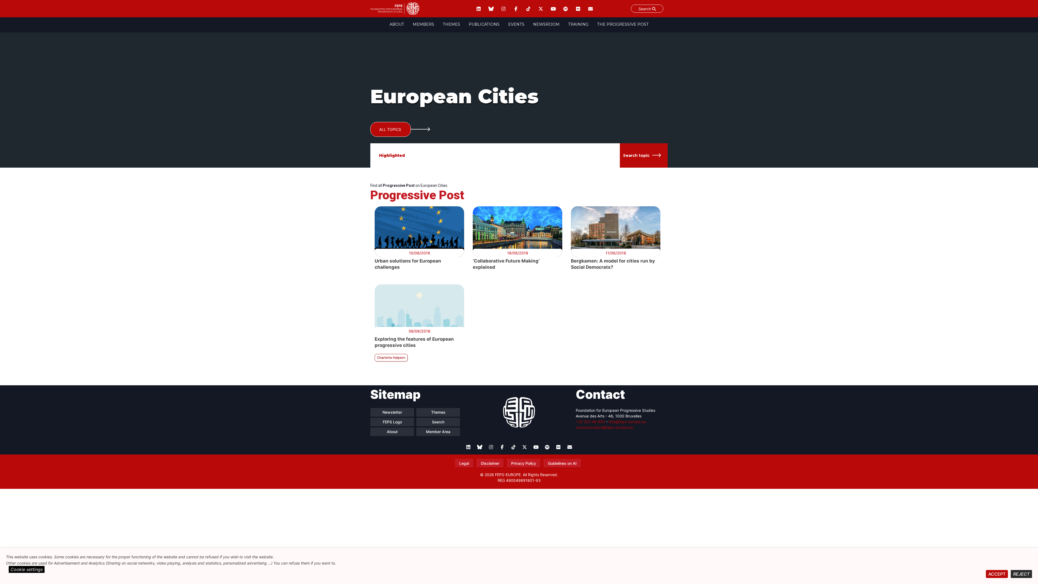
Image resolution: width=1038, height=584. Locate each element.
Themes (451, 24)
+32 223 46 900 (590, 421)
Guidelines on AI (562, 463)
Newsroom (546, 24)
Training (578, 24)
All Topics (390, 129)
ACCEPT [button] (997, 574)
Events (516, 24)
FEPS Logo (392, 422)
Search (645, 8)
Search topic (636, 155)
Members (423, 24)
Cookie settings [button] (27, 569)
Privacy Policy (523, 463)
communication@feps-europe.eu (604, 427)
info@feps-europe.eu (627, 421)
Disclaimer (490, 463)
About (397, 24)
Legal (464, 463)
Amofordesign (519, 486)
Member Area (438, 431)
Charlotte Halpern (391, 358)
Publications (484, 24)
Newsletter (392, 412)
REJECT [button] (1021, 574)
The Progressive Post (623, 24)
